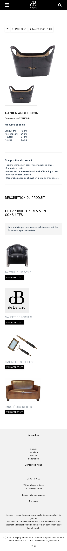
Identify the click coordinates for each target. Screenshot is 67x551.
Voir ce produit (14, 277)
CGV (31, 540)
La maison (33, 452)
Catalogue (20, 29)
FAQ (25, 540)
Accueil (33, 449)
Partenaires (33, 459)
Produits (33, 455)
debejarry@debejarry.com (33, 495)
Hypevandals (53, 540)
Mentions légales (43, 537)
